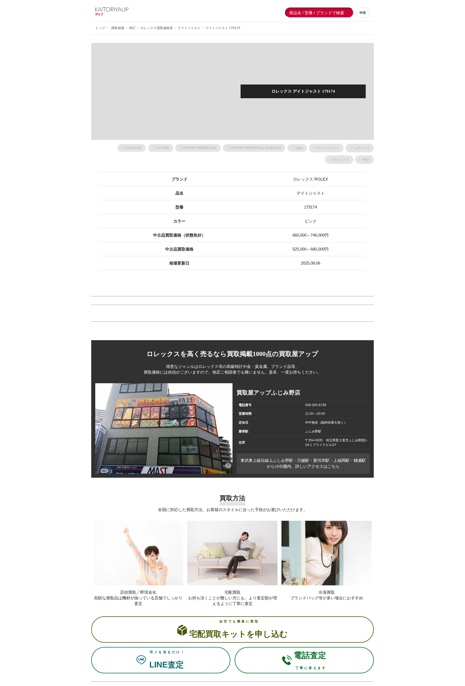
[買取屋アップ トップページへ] (116, 12)
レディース (362, 148)
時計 (366, 159)
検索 (363, 13)
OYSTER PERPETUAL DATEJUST (256, 148)
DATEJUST (133, 148)
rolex (299, 148)
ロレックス (341, 159)
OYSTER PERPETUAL (200, 148)
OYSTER (162, 148)
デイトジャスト (328, 148)
